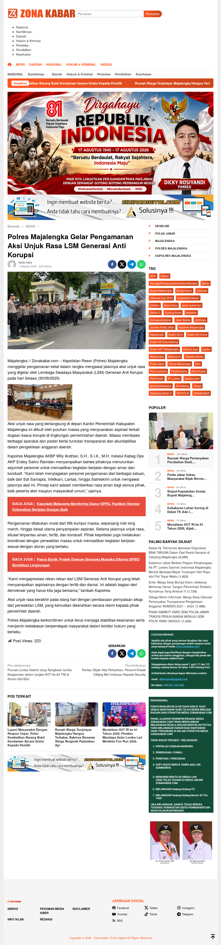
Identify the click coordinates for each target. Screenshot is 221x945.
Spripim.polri (192, 378)
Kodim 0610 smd (197, 334)
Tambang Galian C (161, 393)
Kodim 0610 (176, 334)
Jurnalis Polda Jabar (162, 327)
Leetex (206, 349)
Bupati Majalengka (161, 290)
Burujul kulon (184, 290)
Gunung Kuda (173, 312)
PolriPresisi (156, 378)
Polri (198, 364)
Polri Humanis (158, 371)
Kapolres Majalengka (173, 256)
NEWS (170, 454)
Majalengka (165, 241)
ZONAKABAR (202, 393)
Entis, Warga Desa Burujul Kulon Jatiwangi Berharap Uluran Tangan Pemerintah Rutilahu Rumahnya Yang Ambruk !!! (180, 586)
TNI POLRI (183, 393)
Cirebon (154, 305)
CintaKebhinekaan (188, 298)
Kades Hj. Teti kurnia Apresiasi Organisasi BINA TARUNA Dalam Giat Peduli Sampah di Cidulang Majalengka (179, 552)
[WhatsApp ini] (141, 264)
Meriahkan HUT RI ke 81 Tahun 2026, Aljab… (185, 526)
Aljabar (165, 276)
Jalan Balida (183, 320)
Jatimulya (200, 320)
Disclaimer (81, 909)
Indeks (13, 909)
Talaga (197, 386)
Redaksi (46, 919)
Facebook (123, 908)
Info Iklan (16, 919)
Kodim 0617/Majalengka (164, 349)
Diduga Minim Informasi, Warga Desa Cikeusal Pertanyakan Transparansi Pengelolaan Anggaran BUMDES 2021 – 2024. (180, 601)
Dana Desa (170, 305)
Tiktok (153, 914)
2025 (153, 276)
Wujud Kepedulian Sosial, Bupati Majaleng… (186, 493)
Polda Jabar (165, 233)
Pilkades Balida (194, 356)
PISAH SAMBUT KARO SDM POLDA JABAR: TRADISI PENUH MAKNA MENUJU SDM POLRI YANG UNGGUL (179, 616)
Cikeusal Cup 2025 (161, 298)
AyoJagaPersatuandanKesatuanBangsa (173, 283)
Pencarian (153, 14)
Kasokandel (157, 334)
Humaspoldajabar (160, 320)
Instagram (188, 908)
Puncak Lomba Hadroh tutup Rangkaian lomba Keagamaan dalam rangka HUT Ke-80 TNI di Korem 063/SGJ (40, 672)
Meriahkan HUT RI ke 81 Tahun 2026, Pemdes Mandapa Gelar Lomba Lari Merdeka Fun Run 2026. (122, 735)
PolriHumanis (179, 371)
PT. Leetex (174, 378)
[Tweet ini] (122, 264)
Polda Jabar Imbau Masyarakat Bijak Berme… (187, 476)
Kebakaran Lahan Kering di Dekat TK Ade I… (187, 510)
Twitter (153, 908)
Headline (162, 226)
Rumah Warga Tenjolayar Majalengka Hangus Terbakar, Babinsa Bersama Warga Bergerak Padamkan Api (75, 737)
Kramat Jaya (190, 349)
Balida (205, 283)
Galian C (155, 312)
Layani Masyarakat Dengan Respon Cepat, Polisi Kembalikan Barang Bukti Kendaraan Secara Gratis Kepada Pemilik (27, 737)
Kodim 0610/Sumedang (164, 342)
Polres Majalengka (171, 248)
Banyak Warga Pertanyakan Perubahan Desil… (188, 460)
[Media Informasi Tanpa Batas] (42, 13)
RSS (120, 920)
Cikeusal (202, 290)
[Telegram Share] (131, 264)
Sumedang (182, 386)
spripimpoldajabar (160, 386)
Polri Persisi (199, 371)
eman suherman (191, 305)
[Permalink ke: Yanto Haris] (12, 264)
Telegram (187, 914)
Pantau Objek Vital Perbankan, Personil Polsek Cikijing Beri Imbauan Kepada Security (114, 670)
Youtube (122, 914)
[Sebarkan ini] (112, 264)
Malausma (174, 356)
